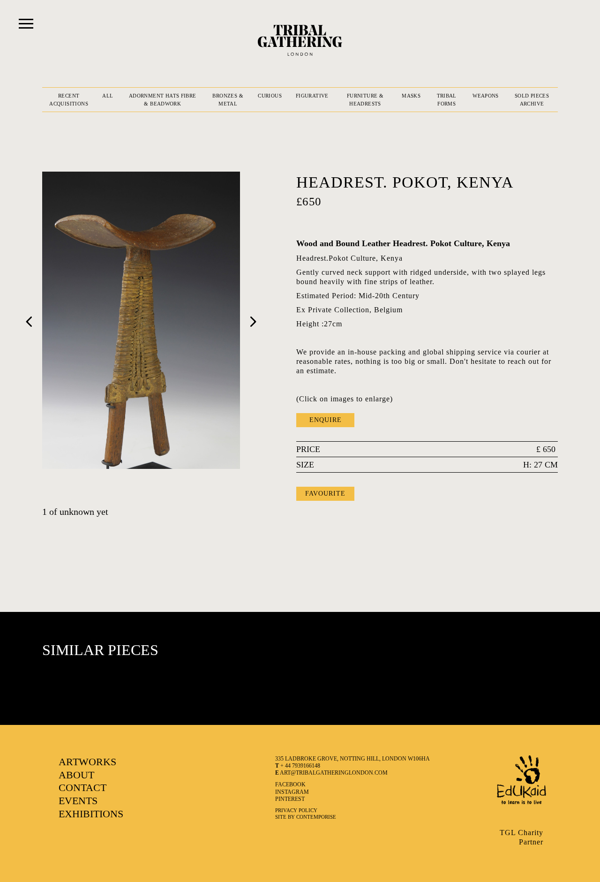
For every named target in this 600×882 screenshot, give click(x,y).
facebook (290, 784)
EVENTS (78, 801)
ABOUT (76, 775)
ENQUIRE (325, 419)
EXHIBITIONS (91, 814)
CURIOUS (270, 95)
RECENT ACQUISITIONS (68, 99)
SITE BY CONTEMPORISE (305, 817)
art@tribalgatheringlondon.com (331, 772)
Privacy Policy (296, 810)
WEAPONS (485, 95)
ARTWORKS (87, 762)
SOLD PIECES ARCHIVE (532, 99)
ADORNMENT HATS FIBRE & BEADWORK (162, 99)
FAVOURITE (325, 493)
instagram (292, 792)
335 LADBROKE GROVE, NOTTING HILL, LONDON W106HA (352, 758)
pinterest (290, 799)
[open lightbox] (141, 320)
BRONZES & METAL (227, 99)
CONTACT (82, 787)
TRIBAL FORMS (447, 99)
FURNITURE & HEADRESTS (365, 99)
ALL (107, 95)
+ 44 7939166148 (297, 765)
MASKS (411, 95)
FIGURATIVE (312, 95)
